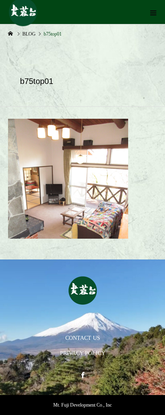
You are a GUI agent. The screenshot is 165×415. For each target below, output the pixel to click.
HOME (82, 323)
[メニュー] (153, 12)
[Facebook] (82, 375)
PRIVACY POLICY (82, 353)
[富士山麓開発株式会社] (82, 290)
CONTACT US (82, 338)
